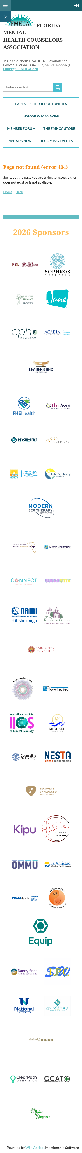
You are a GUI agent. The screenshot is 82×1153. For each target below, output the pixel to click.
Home (7, 192)
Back (19, 192)
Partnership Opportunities (41, 104)
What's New (20, 141)
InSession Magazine (41, 116)
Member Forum (21, 128)
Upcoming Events (56, 141)
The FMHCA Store (59, 128)
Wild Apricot (35, 1147)
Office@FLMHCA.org (20, 69)
